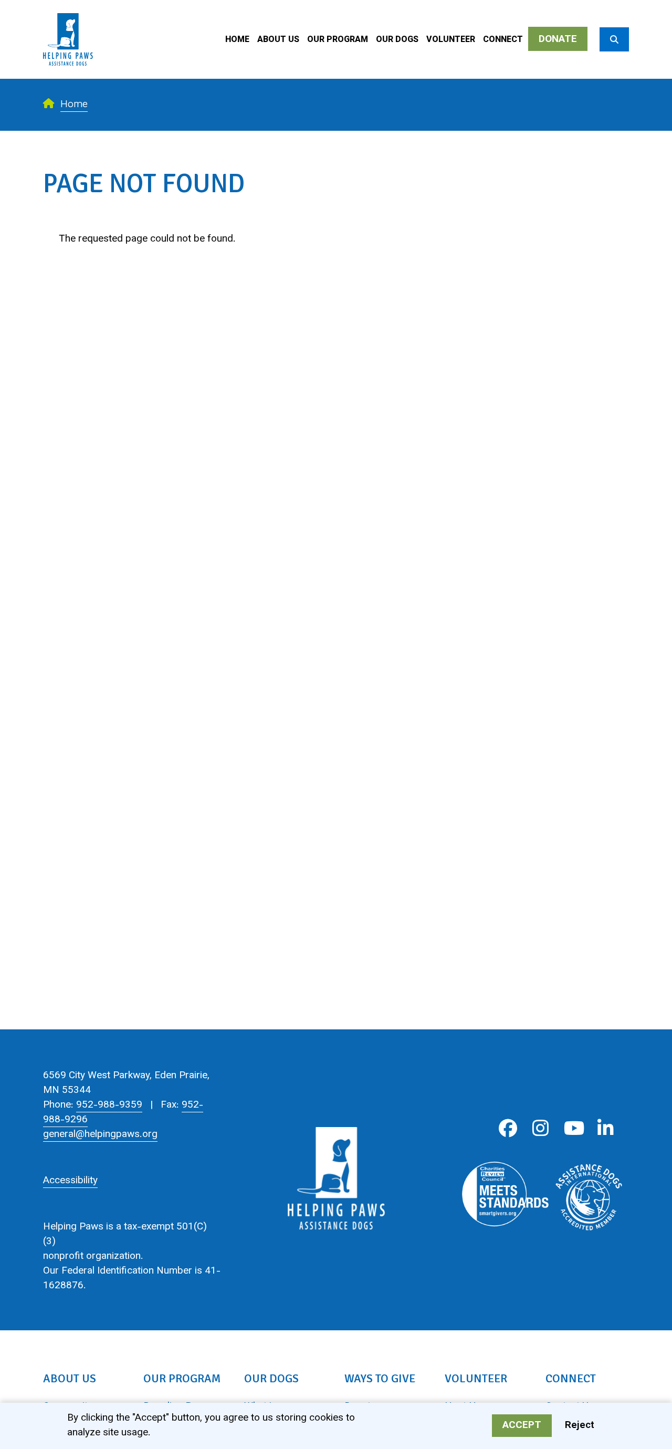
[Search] (614, 39)
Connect (503, 40)
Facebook (508, 1128)
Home (237, 40)
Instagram (540, 1128)
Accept (521, 1426)
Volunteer (450, 40)
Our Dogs (397, 40)
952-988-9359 (109, 1105)
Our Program (337, 40)
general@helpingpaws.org (100, 1134)
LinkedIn (605, 1128)
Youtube (573, 1128)
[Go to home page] (68, 7)
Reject (579, 1426)
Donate (558, 39)
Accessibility (70, 1181)
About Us (278, 40)
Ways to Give (379, 1378)
